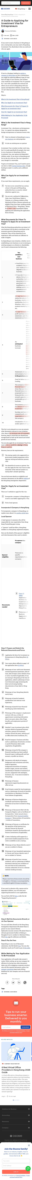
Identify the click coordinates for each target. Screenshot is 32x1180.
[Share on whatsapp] (25, 982)
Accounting (6, 1115)
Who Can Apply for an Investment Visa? (14, 102)
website (25, 478)
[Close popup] (29, 1145)
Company (5, 1127)
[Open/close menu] (29, 8)
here (16, 896)
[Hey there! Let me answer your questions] (28, 1168)
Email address (6, 1027)
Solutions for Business (9, 1109)
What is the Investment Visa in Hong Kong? (15, 99)
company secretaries (7, 969)
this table (27, 948)
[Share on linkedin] (19, 982)
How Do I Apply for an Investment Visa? (14, 112)
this (6, 937)
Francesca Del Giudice (10, 31)
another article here (22, 513)
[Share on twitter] (13, 982)
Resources (5, 1121)
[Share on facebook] (7, 982)
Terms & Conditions (20, 1030)
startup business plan (18, 166)
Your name (6, 1161)
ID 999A (20, 665)
